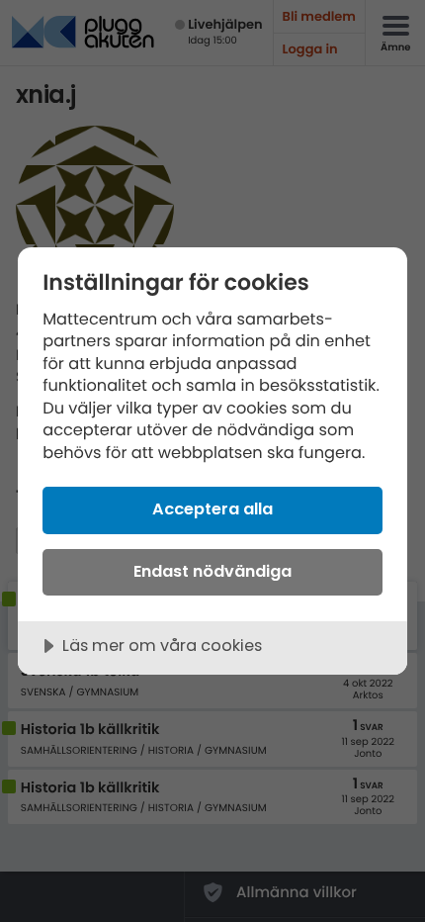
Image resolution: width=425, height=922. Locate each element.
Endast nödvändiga (212, 571)
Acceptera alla (212, 509)
